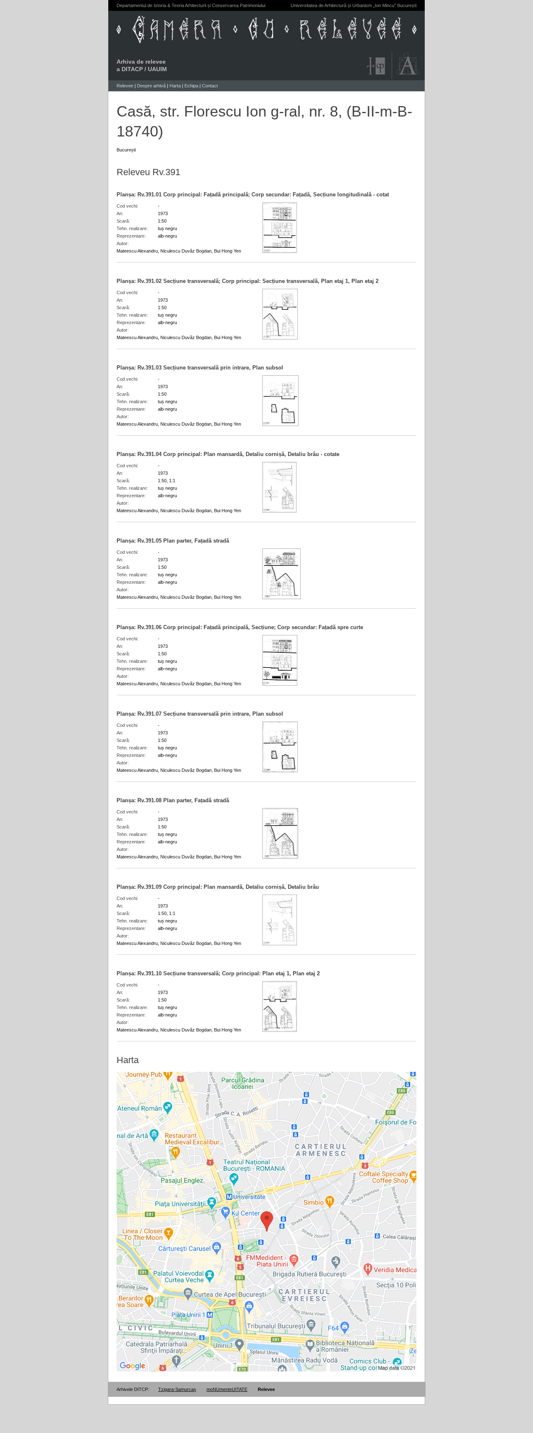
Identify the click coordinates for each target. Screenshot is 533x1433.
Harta (175, 85)
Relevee (125, 85)
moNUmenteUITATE (227, 1389)
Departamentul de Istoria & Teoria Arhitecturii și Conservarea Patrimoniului (191, 5)
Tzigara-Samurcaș (177, 1389)
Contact (210, 85)
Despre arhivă (151, 85)
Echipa (191, 85)
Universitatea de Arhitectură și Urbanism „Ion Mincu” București (353, 5)
